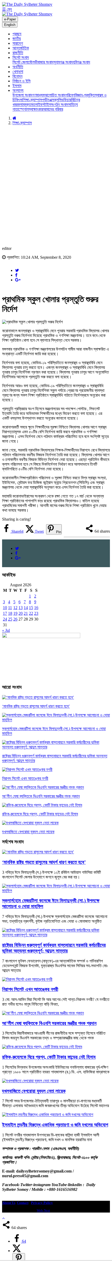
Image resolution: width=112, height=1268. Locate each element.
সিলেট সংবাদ (21, 57)
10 (5, 607)
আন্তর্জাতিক (21, 48)
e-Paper (10, 19)
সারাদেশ (18, 43)
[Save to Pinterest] (19, 1258)
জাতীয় (17, 38)
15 (31, 607)
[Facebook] (16, 275)
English (9, 25)
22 (31, 613)
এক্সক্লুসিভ (56, 100)
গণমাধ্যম (38, 95)
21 (26, 613)
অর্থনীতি (18, 67)
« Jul (6, 630)
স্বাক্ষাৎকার (36, 109)
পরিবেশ (70, 95)
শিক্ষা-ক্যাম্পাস (32, 100)
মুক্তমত (29, 104)
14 (26, 607)
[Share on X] (17, 1250)
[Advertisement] (56, 185)
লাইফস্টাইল (43, 104)
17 (5, 613)
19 (15, 613)
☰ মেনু (7, 9)
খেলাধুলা (18, 71)
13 (20, 607)
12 (15, 607)
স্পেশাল (23, 109)
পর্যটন (45, 100)
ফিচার (67, 100)
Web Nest (43, 1210)
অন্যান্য (18, 90)
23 (36, 613)
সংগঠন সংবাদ (59, 104)
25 (10, 619)
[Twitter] (17, 270)
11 (10, 607)
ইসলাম (17, 85)
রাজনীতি (18, 52)
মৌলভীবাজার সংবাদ (40, 62)
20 (20, 613)
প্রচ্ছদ (17, 34)
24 (5, 619)
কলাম (20, 104)
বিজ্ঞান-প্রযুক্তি (85, 95)
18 (10, 613)
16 (36, 607)
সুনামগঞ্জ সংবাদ (63, 62)
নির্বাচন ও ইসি (21, 81)
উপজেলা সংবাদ (22, 95)
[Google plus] (18, 280)
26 (15, 619)
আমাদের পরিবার (53, 109)
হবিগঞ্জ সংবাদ (81, 62)
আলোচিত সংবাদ (54, 95)
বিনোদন (17, 76)
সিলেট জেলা (20, 62)
